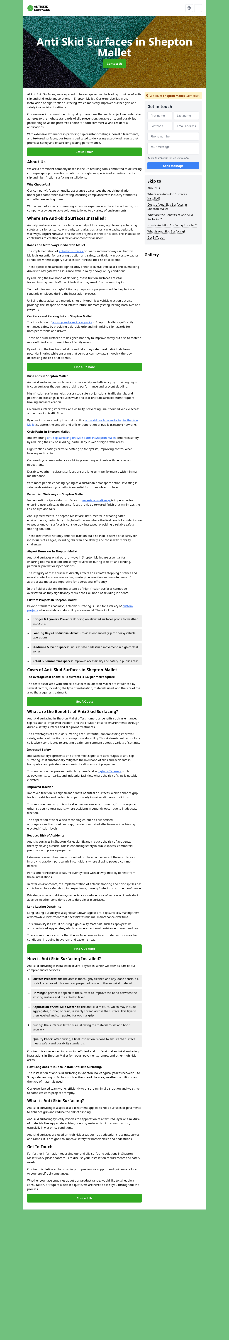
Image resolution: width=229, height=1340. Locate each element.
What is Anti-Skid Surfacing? (166, 231)
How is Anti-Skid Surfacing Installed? (172, 225)
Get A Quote (84, 702)
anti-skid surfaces (71, 251)
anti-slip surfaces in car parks (72, 322)
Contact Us (114, 64)
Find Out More (84, 367)
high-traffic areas (109, 771)
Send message (173, 166)
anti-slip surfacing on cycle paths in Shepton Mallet (81, 438)
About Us (153, 188)
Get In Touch (84, 152)
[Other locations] (189, 8)
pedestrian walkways (96, 500)
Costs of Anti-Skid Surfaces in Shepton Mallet (167, 207)
